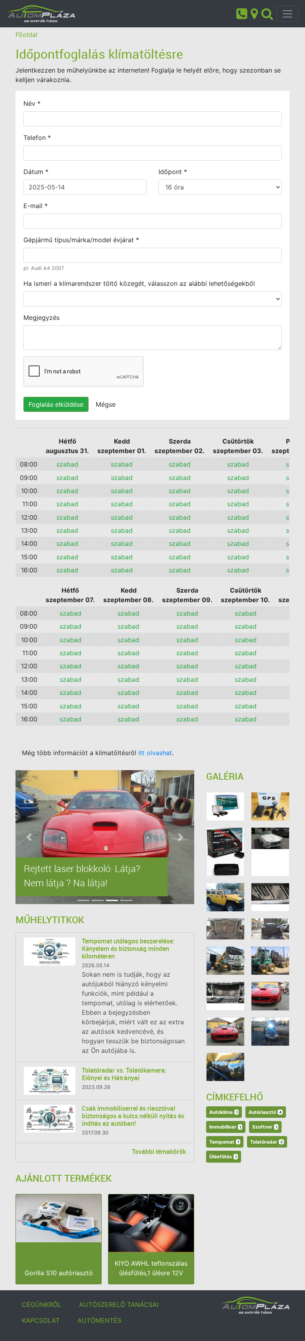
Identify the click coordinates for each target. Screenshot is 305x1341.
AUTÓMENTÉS (99, 1320)
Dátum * (35, 172)
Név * (32, 103)
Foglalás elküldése (56, 404)
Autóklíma (223, 1112)
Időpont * (172, 172)
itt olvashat (155, 753)
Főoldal (26, 34)
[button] (28, 837)
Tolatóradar (266, 1142)
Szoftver (264, 1127)
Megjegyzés (41, 317)
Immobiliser (225, 1127)
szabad (67, 464)
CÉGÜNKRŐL (41, 1304)
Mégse (106, 404)
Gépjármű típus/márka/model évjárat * (81, 240)
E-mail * (35, 206)
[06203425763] (241, 13)
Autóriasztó (265, 1112)
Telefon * (37, 138)
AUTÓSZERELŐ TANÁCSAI (118, 1304)
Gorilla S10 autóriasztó (59, 1273)
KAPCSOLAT (41, 1320)
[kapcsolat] (254, 13)
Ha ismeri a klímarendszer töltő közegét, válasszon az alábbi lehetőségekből (139, 283)
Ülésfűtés (223, 1156)
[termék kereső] (267, 13)
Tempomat (224, 1142)
